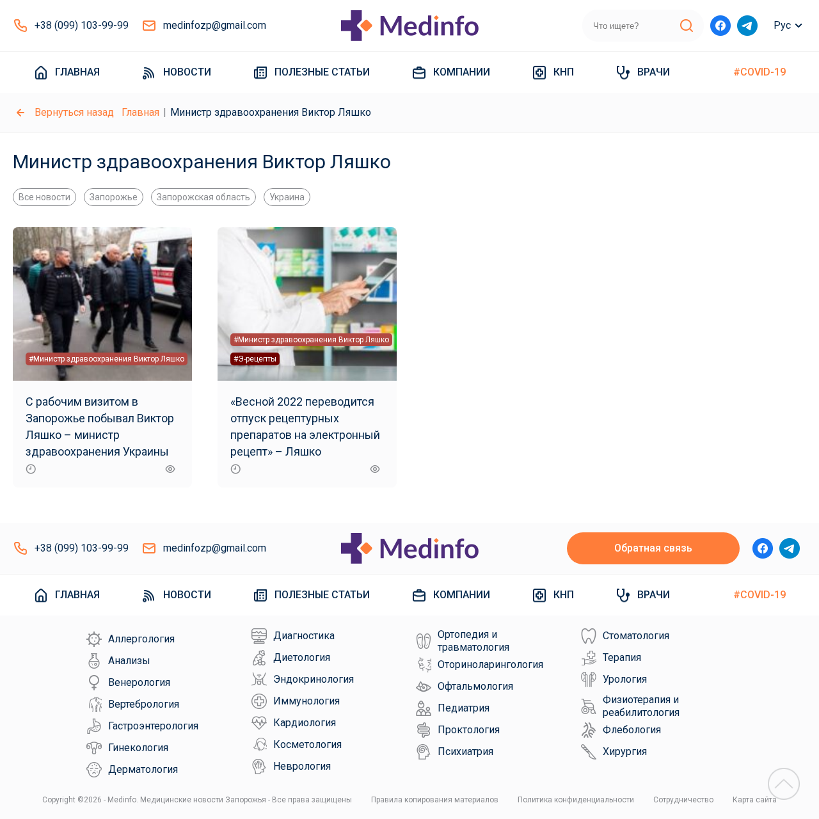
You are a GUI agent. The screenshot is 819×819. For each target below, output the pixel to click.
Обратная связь (653, 548)
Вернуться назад (74, 112)
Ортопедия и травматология (473, 640)
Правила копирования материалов (434, 799)
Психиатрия (465, 751)
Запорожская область (203, 197)
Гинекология (138, 748)
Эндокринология (313, 679)
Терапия (622, 657)
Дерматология (143, 769)
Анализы (129, 661)
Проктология (469, 730)
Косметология (307, 744)
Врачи (653, 72)
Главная (77, 72)
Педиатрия (463, 708)
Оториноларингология (490, 664)
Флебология (632, 730)
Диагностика (304, 636)
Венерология (139, 682)
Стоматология (636, 636)
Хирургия (625, 751)
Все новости (44, 197)
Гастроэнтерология (153, 726)
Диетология (301, 657)
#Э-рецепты (255, 358)
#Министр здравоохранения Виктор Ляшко (106, 358)
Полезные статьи (322, 72)
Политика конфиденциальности (576, 799)
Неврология (302, 766)
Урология (625, 679)
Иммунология (306, 701)
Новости (187, 72)
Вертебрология (143, 704)
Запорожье (114, 197)
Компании (461, 72)
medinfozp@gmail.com (214, 25)
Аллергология (141, 639)
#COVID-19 (759, 72)
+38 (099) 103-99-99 (82, 25)
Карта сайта (755, 799)
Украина (287, 197)
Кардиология (304, 723)
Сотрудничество (683, 799)
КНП (563, 72)
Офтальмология (475, 686)
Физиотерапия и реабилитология (641, 706)
